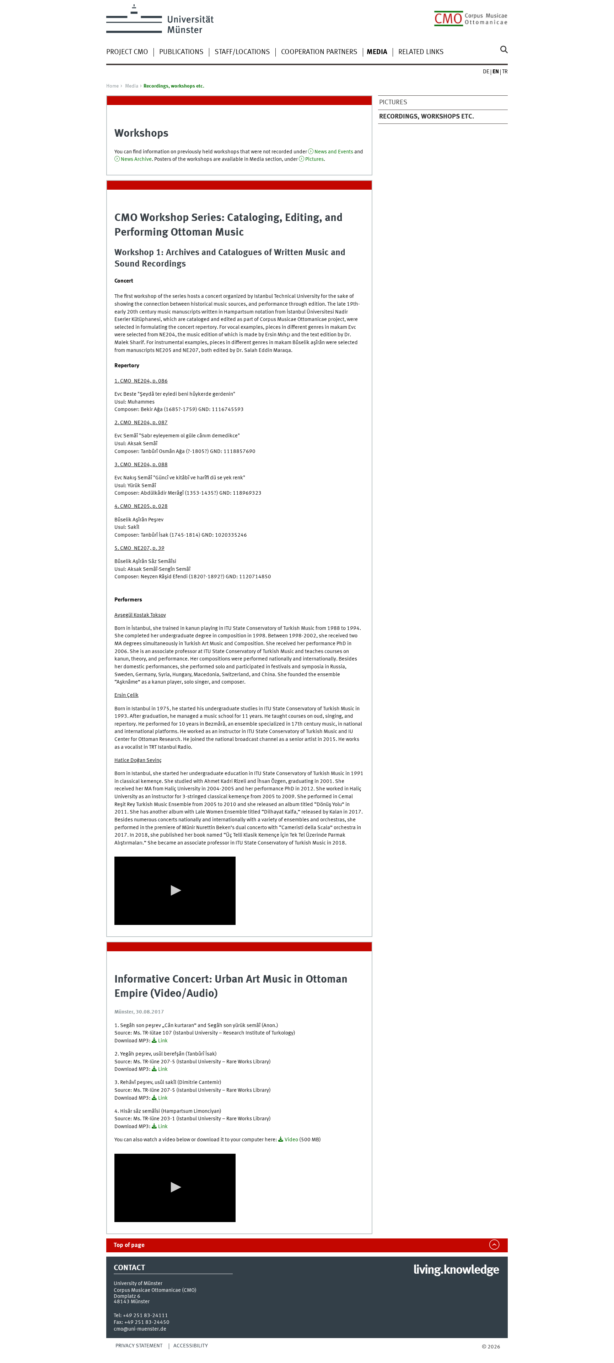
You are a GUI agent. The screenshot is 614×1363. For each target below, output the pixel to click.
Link (163, 1041)
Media (131, 86)
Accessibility (190, 1346)
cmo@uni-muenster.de (140, 1329)
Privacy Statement (138, 1346)
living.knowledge (456, 1270)
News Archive (136, 159)
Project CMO (127, 52)
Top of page (129, 1245)
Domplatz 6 (127, 1296)
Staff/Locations (242, 52)
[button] (175, 890)
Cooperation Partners (319, 52)
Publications (181, 52)
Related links (421, 52)
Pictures (393, 102)
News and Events (333, 152)
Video (291, 1140)
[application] (175, 891)
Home (112, 86)
